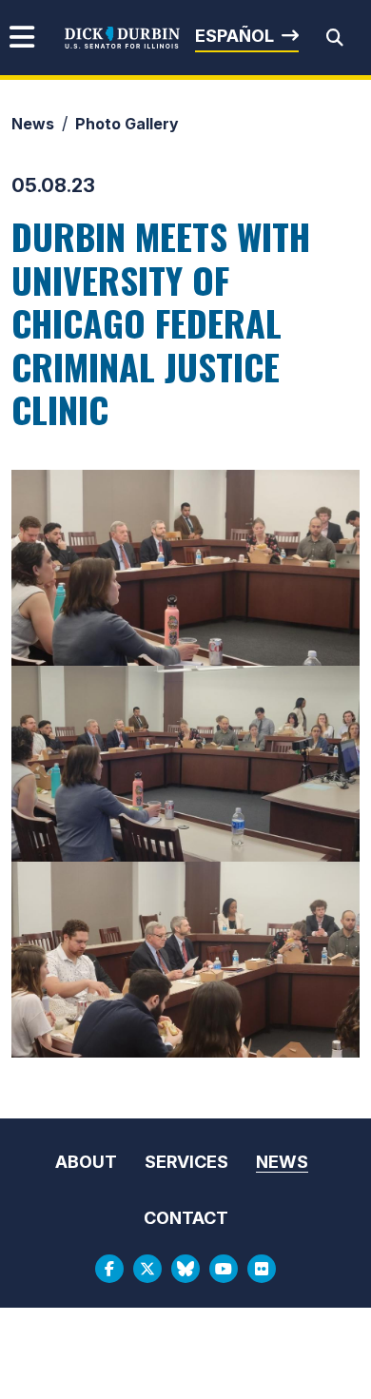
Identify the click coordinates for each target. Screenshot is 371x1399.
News (32, 123)
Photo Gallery (127, 123)
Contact (186, 1218)
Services (186, 1162)
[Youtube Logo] (223, 1268)
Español (234, 36)
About (86, 1162)
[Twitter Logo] (147, 1268)
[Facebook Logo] (109, 1268)
